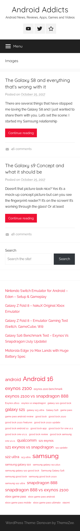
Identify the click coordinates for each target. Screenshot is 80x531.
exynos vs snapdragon (33, 403)
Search (10, 250)
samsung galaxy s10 (18, 464)
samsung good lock (16, 476)
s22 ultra (12, 457)
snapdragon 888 (42, 482)
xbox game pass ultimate (47, 502)
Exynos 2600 (12, 403)
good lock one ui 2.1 (16, 434)
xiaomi (66, 502)
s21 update (61, 447)
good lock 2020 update (47, 422)
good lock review (38, 434)
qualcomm (27, 440)
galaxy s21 (15, 409)
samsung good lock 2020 (43, 476)
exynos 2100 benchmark (48, 389)
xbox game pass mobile (18, 502)
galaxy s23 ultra (35, 410)
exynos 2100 (18, 388)
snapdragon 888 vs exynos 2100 (36, 489)
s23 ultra (26, 457)
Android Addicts (40, 9)
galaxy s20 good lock (59, 403)
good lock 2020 (57, 416)
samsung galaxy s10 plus (46, 464)
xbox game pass (15, 496)
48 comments (21, 234)
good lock (41, 416)
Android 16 (38, 378)
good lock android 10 (17, 428)
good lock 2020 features (18, 422)
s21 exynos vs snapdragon (29, 447)
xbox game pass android (41, 496)
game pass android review (19, 416)
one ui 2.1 (10, 441)
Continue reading (21, 133)
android (13, 379)
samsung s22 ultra (15, 483)
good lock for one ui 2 (61, 428)
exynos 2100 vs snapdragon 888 (36, 396)
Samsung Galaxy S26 (52, 470)
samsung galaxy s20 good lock (22, 470)
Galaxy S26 (52, 410)
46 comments (21, 149)
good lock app (39, 428)
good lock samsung (61, 434)
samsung (45, 456)
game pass (66, 410)
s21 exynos (46, 440)
